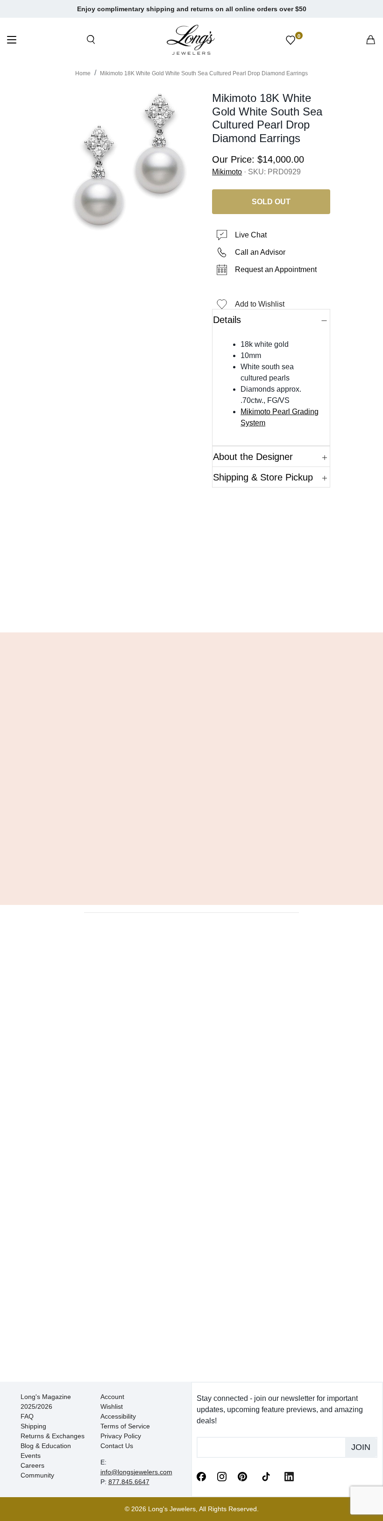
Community (37, 1475)
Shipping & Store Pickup (263, 477)
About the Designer (253, 457)
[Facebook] (201, 1476)
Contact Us (116, 1445)
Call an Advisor (260, 252)
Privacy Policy (120, 1436)
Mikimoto (227, 172)
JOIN (360, 1447)
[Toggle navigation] (11, 41)
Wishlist (111, 1406)
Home (83, 73)
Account (112, 1396)
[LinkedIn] (289, 1476)
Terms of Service (125, 1426)
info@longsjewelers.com (136, 1472)
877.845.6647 (128, 1481)
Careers (32, 1465)
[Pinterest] (242, 1476)
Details (227, 320)
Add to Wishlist (259, 304)
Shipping (33, 1426)
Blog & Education (46, 1445)
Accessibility (118, 1416)
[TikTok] (265, 1475)
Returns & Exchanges (53, 1436)
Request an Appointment (276, 269)
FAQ (27, 1416)
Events (31, 1455)
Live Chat (251, 235)
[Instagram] (222, 1476)
